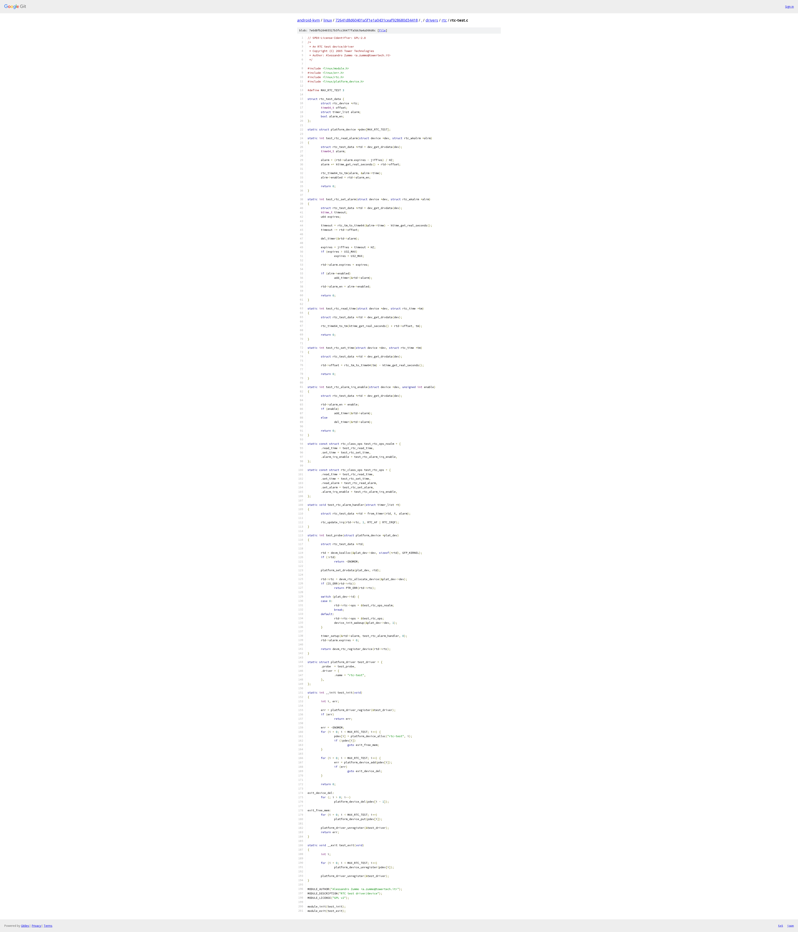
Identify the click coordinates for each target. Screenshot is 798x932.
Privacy (36, 926)
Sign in (789, 7)
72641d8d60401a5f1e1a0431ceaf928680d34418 (376, 20)
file (382, 30)
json (790, 925)
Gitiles (25, 926)
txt (780, 925)
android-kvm (308, 20)
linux (327, 20)
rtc (444, 20)
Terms (48, 926)
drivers (432, 20)
